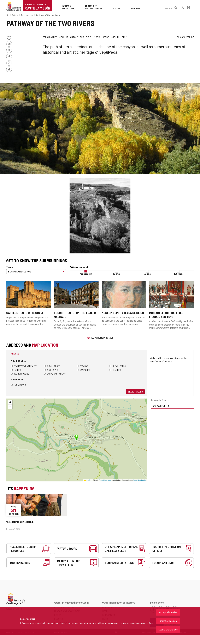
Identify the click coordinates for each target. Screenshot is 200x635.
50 (147, 273)
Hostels (117, 369)
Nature (15, 15)
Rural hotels (119, 366)
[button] (189, 7)
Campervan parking (56, 373)
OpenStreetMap (105, 480)
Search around (135, 391)
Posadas (84, 366)
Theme (9, 266)
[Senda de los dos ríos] (100, 128)
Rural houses (53, 366)
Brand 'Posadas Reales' (25, 366)
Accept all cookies (168, 612)
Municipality (86, 273)
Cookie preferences (168, 629)
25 (116, 273)
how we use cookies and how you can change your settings (126, 623)
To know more (183, 37)
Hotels (17, 369)
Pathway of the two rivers (48, 15)
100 (178, 273)
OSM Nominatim (139, 480)
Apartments (53, 369)
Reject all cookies (168, 620)
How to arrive (159, 406)
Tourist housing (21, 373)
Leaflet (89, 480)
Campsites (85, 369)
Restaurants (20, 384)
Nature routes (27, 15)
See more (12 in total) (101, 337)
